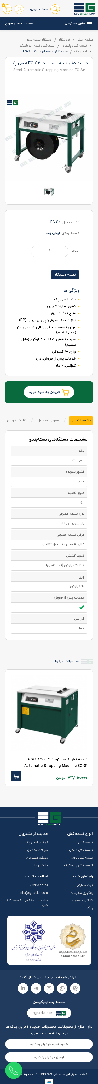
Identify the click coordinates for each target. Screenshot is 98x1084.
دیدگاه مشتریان (37, 858)
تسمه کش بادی (82, 858)
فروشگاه (64, 40)
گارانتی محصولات (81, 900)
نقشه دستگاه (65, 274)
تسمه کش (85, 842)
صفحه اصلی (85, 40)
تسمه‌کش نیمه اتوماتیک (37, 46)
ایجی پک (80, 52)
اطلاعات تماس (36, 876)
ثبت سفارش (85, 885)
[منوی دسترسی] (89, 23)
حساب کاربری (39, 9)
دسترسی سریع (16, 23)
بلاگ (90, 908)
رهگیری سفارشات (81, 893)
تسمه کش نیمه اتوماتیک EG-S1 (55, 762)
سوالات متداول (37, 850)
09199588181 (39, 885)
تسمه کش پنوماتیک (78, 865)
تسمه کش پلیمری (74, 46)
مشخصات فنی (81, 420)
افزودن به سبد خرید (45, 392)
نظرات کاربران (16, 420)
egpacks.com (43, 1013)
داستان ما (41, 865)
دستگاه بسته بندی (38, 40)
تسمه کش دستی (81, 850)
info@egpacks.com (34, 893)
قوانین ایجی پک (36, 842)
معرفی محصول (48, 420)
